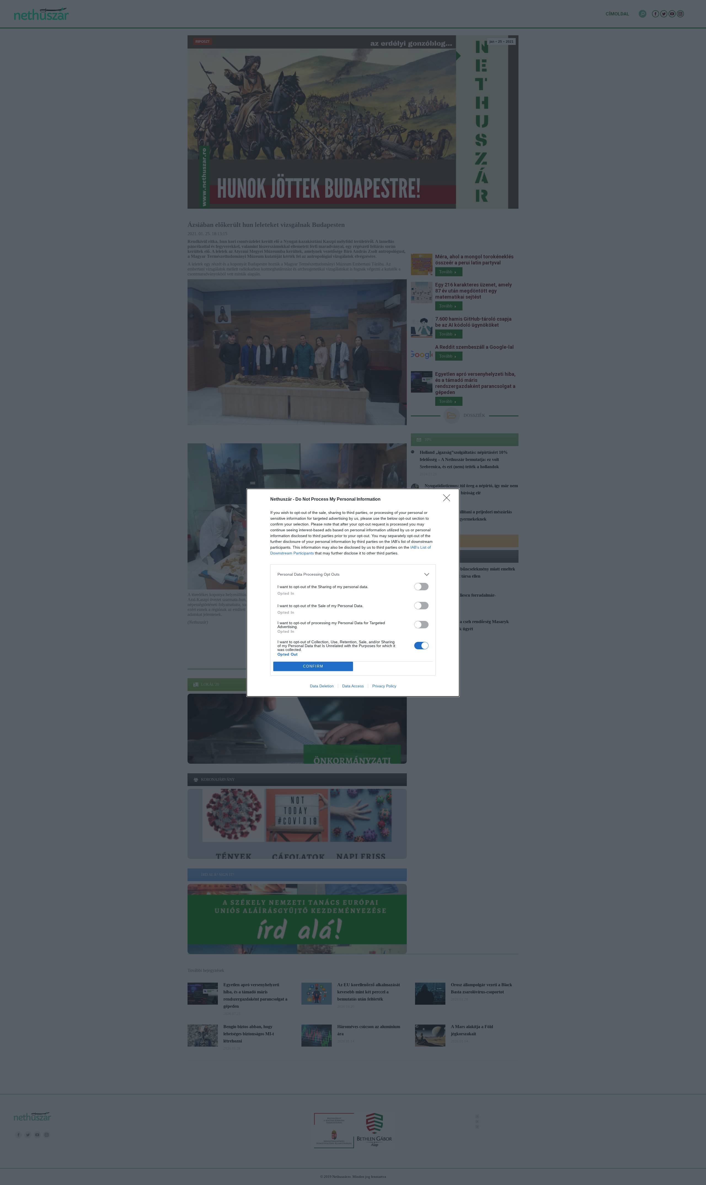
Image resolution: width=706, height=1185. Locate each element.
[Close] (448, 499)
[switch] (421, 586)
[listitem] (353, 574)
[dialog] (353, 592)
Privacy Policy (384, 686)
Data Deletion (322, 686)
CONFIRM (313, 666)
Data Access (353, 686)
